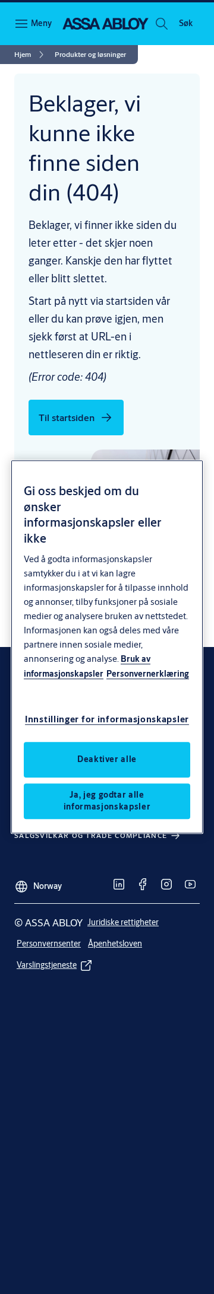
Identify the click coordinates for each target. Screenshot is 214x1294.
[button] (185, 24)
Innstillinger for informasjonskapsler (107, 719)
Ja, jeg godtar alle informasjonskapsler (107, 801)
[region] (107, 647)
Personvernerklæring (147, 674)
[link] (31, 54)
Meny (41, 23)
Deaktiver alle (107, 759)
